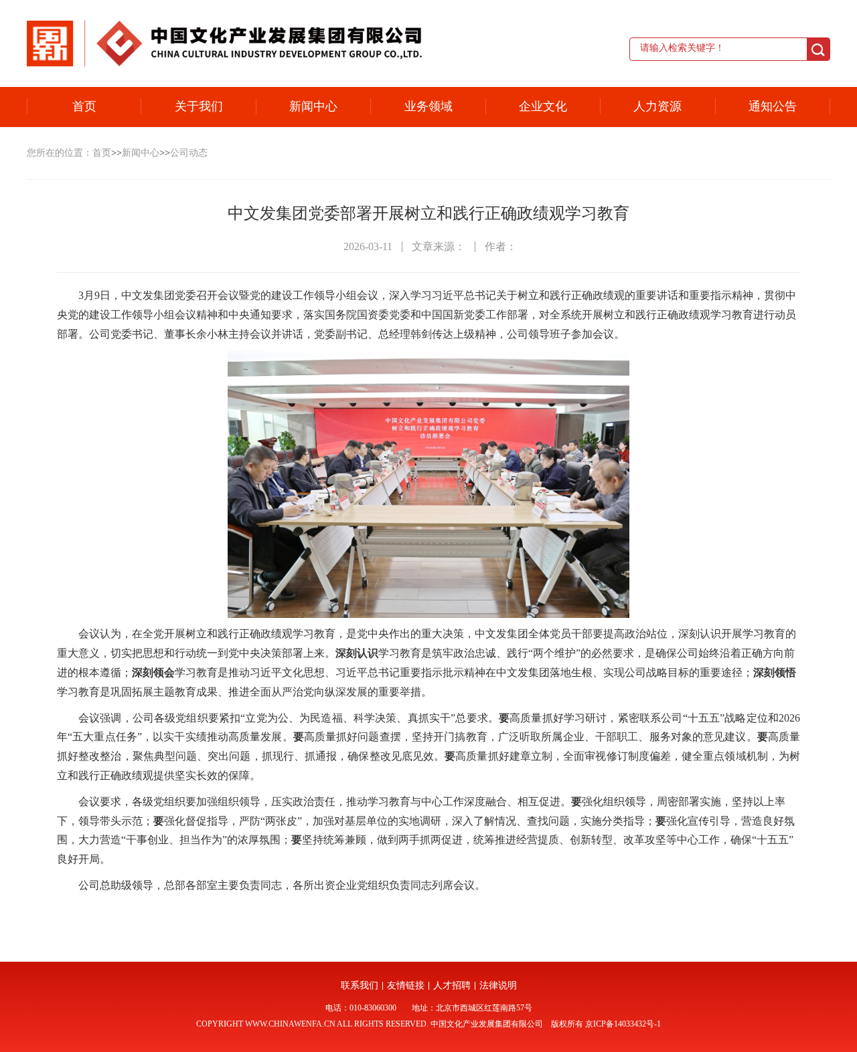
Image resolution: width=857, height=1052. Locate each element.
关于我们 (199, 106)
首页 (84, 106)
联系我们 (359, 986)
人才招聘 (452, 986)
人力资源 (657, 106)
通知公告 (773, 106)
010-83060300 (372, 1008)
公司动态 (189, 153)
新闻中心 (313, 106)
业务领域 (428, 106)
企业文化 (543, 106)
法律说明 (498, 986)
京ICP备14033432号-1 (623, 1024)
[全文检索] (818, 49)
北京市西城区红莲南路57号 (484, 1008)
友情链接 (405, 986)
